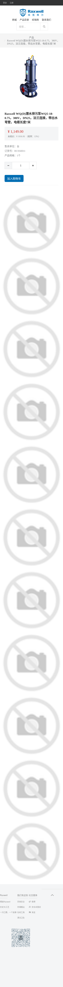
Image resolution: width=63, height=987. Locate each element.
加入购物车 (14, 178)
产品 (31, 37)
